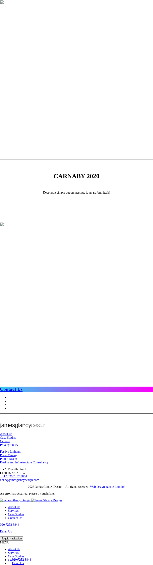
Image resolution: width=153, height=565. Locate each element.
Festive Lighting (10, 451)
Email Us (6, 531)
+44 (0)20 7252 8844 (13, 476)
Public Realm (8, 458)
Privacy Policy (9, 444)
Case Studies (8, 437)
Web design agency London (107, 486)
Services (13, 510)
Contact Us (15, 517)
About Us (6, 434)
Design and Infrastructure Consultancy (24, 462)
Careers (5, 441)
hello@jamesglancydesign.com (19, 480)
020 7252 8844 (9, 524)
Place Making (8, 455)
